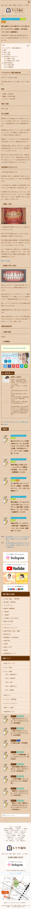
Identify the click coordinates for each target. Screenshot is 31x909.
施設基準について (9, 711)
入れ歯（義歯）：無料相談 (12, 599)
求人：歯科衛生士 (11, 674)
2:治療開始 (10, 67)
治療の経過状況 (8, 63)
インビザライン (8, 605)
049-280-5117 (16, 857)
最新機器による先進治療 (11, 637)
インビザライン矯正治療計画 (12, 48)
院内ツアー (7, 695)
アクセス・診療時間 (10, 699)
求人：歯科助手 (10, 678)
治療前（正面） (11, 58)
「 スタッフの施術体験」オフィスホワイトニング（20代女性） (20, 757)
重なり (27, 421)
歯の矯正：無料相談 (10, 602)
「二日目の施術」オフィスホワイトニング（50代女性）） (20, 781)
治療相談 (23, 421)
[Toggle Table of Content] (27, 45)
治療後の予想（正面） (13, 60)
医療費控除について (10, 653)
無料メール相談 (9, 707)
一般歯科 (6, 615)
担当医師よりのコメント (11, 56)
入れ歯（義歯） (18, 826)
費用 (5, 50)
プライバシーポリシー (11, 703)
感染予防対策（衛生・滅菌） (12, 631)
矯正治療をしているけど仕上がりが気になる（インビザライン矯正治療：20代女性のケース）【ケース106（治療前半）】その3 (20, 507)
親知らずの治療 (8, 621)
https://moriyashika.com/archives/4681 (14, 348)
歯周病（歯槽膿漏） (10, 608)
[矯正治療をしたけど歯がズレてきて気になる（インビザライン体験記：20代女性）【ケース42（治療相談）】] (21, 366)
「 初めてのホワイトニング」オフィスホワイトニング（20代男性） (20, 721)
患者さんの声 (8, 647)
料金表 (6, 650)
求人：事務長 (10, 690)
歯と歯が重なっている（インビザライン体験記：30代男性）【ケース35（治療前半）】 (17, 539)
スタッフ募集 (8, 671)
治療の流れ (7, 640)
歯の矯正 (7, 830)
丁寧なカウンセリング (10, 628)
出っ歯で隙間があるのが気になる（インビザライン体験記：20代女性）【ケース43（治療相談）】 (17, 545)
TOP (11, 826)
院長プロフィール (9, 663)
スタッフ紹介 (8, 667)
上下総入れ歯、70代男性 (19, 743)
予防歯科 (6, 611)
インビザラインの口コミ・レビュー (11, 421)
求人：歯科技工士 (11, 686)
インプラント (8, 624)
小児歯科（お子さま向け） (12, 618)
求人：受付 (9, 682)
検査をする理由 (5, 261)
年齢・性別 (7, 52)
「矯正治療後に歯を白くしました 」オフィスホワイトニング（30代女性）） (20, 769)
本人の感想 (7, 54)
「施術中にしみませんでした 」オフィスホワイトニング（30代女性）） (20, 793)
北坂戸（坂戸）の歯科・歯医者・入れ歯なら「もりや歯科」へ (15, 853)
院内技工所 (7, 634)
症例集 (6, 644)
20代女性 (5, 424)
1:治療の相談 (10, 65)
